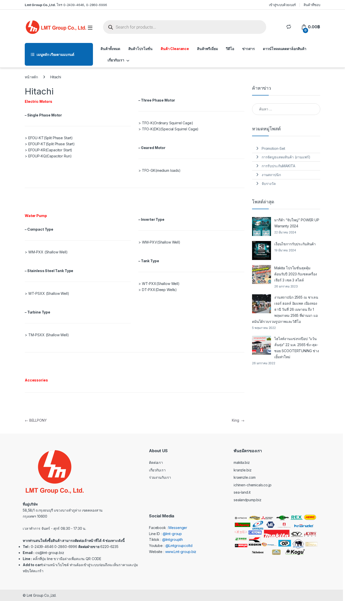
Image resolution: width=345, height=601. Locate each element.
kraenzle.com (245, 477)
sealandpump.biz (247, 500)
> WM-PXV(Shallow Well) (159, 242)
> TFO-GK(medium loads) (159, 170)
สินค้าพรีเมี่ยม (207, 48)
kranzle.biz (242, 470)
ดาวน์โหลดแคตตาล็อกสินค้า (284, 48)
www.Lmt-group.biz (180, 551)
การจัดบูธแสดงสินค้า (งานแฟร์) (286, 157)
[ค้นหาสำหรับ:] (286, 109)
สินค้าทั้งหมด (110, 48)
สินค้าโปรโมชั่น (140, 48)
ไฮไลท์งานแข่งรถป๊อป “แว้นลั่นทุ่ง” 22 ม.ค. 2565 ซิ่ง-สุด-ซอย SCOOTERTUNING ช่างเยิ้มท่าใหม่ (296, 347)
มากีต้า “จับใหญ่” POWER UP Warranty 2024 (296, 223)
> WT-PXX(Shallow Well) (159, 283)
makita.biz (242, 462)
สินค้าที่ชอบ (312, 5)
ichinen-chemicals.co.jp (253, 485)
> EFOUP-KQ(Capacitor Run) (48, 156)
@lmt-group (172, 534)
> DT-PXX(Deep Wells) (157, 289)
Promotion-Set (273, 148)
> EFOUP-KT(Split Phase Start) (50, 144)
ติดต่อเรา (156, 462)
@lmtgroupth (172, 539)
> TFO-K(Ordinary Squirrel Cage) (165, 123)
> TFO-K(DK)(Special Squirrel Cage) (168, 129)
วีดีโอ (230, 48)
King (238, 420)
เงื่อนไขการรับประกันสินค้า (295, 244)
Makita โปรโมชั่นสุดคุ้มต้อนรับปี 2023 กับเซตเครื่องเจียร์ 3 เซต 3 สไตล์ (295, 274)
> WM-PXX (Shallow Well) (46, 252)
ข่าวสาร (248, 48)
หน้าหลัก (31, 77)
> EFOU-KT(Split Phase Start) (49, 138)
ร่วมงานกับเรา (160, 477)
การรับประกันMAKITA (278, 166)
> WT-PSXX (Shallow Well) (47, 293)
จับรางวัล (269, 183)
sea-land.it (242, 492)
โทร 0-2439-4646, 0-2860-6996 (66, 5)
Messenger (177, 527)
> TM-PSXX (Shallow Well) (47, 335)
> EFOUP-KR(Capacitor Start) (48, 150)
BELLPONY (36, 420)
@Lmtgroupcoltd (178, 545)
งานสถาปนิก (271, 175)
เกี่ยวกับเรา (116, 60)
